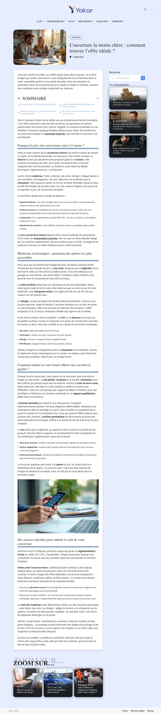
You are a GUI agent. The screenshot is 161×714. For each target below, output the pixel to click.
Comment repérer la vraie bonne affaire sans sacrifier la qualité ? (78, 105)
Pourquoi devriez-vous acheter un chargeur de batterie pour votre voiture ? (87, 688)
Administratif (121, 121)
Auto (82, 681)
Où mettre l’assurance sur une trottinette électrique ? (125, 103)
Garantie (76, 37)
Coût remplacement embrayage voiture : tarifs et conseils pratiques (126, 150)
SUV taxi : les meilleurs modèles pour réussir (56, 690)
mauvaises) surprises (45, 238)
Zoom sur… (33, 663)
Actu (21, 686)
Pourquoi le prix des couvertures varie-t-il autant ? (38, 105)
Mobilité (53, 684)
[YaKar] (80, 9)
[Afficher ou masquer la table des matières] (72, 98)
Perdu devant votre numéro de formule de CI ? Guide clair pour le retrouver (127, 126)
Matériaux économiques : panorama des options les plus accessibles (38, 112)
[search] (145, 9)
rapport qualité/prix (84, 393)
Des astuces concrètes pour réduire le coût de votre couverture (78, 112)
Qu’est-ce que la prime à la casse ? (25, 691)
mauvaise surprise (55, 133)
